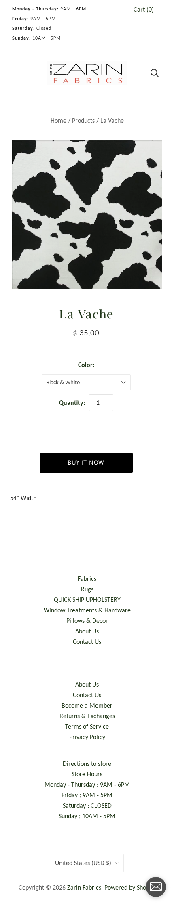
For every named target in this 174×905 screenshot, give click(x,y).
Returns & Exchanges (87, 716)
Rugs (87, 589)
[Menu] (17, 73)
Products (83, 120)
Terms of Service (87, 726)
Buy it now (86, 462)
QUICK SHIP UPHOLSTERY (87, 599)
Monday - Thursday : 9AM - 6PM (87, 784)
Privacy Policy (87, 737)
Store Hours (87, 774)
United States (83, 863)
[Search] (154, 73)
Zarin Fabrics (84, 887)
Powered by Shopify (130, 887)
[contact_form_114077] (156, 887)
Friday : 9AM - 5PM (87, 795)
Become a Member (87, 705)
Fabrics (87, 578)
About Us (87, 631)
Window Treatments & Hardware (87, 610)
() (144, 9)
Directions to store (87, 763)
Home (58, 120)
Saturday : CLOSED (87, 805)
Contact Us (87, 641)
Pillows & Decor (87, 620)
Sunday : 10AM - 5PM (87, 816)
